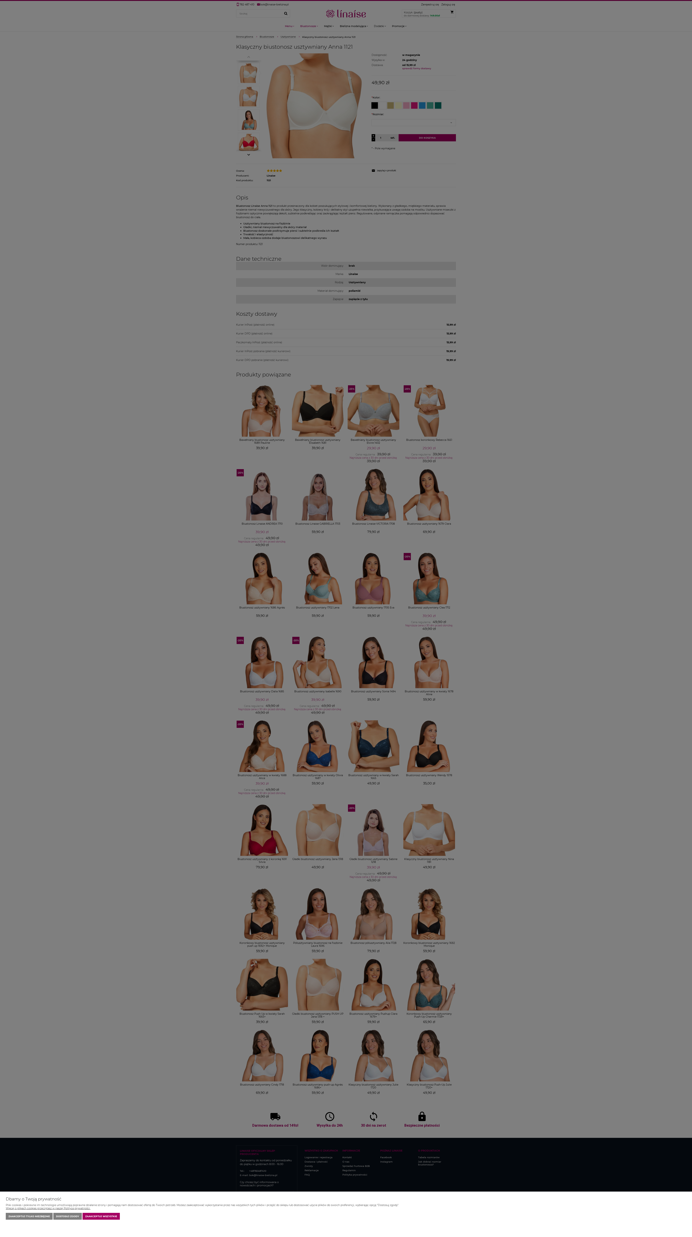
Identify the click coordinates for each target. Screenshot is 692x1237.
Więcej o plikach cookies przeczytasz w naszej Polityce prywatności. (48, 1208)
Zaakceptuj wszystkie (101, 1216)
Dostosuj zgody (67, 1216)
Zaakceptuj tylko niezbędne (29, 1216)
